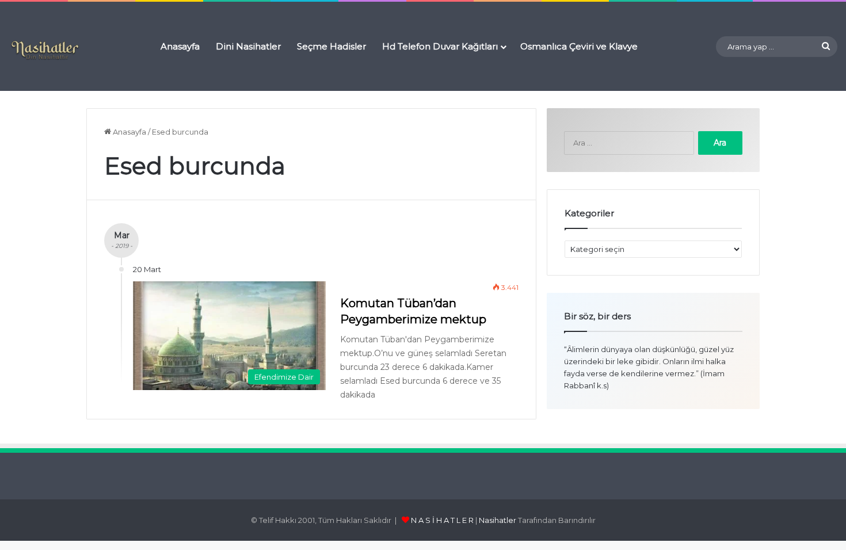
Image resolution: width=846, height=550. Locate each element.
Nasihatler (497, 520)
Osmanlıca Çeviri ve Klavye (579, 46)
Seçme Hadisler (331, 46)
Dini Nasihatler (248, 46)
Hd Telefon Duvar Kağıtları (440, 46)
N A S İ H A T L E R (442, 520)
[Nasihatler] (45, 50)
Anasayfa (180, 46)
